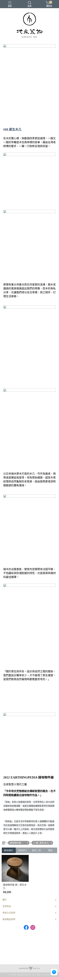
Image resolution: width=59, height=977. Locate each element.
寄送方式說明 (8, 912)
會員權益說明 (8, 919)
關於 (4, 899)
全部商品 (6, 906)
